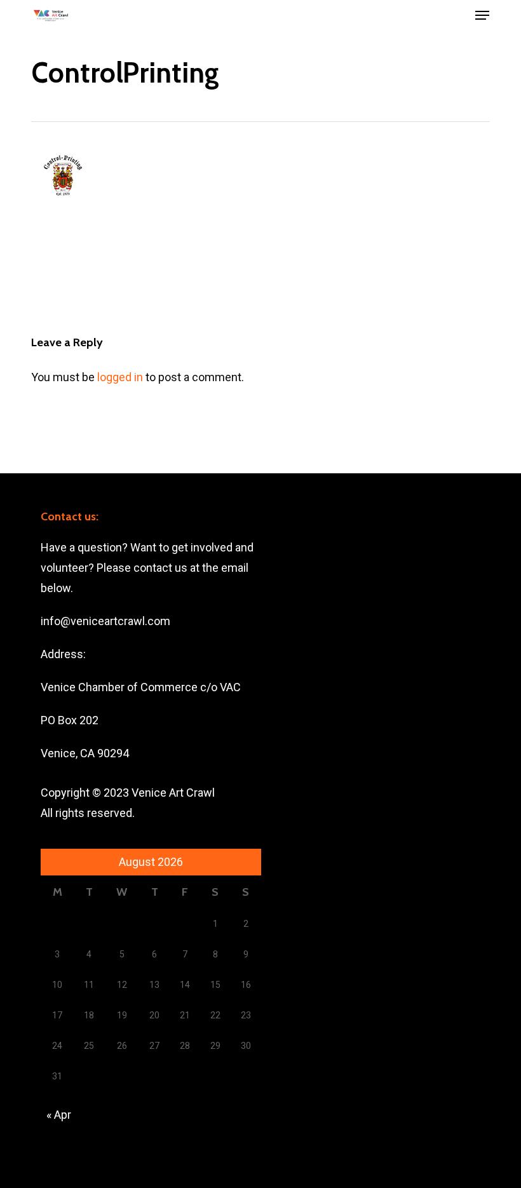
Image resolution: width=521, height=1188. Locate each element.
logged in (120, 377)
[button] (482, 15)
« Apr (58, 1114)
